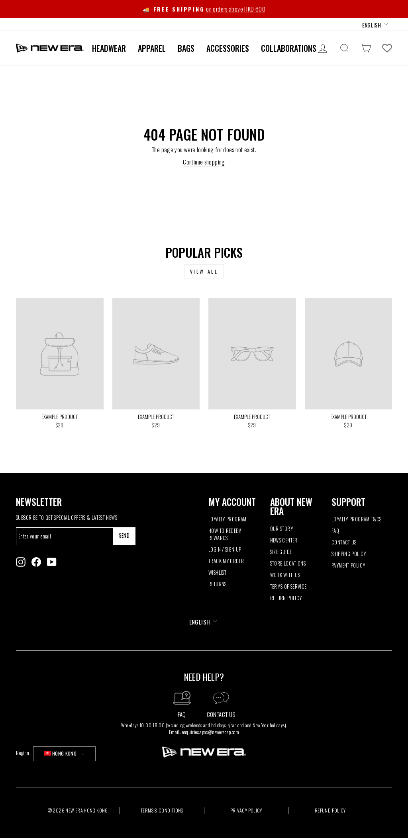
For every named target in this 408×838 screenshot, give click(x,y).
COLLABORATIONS (288, 48)
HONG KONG (64, 753)
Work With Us (285, 575)
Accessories (227, 48)
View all (204, 271)
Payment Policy (348, 565)
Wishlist (217, 572)
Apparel (152, 48)
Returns (217, 584)
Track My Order (226, 561)
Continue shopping (204, 162)
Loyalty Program (227, 519)
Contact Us (344, 542)
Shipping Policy (349, 554)
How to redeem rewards (224, 534)
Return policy (286, 598)
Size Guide (281, 552)
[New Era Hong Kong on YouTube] (52, 562)
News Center (284, 540)
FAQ (335, 531)
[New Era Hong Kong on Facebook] (36, 562)
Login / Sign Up (224, 549)
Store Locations (288, 563)
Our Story (281, 529)
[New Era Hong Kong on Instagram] (21, 562)
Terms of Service (288, 586)
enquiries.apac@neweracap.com (210, 731)
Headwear (109, 48)
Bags (186, 48)
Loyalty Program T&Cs (357, 519)
